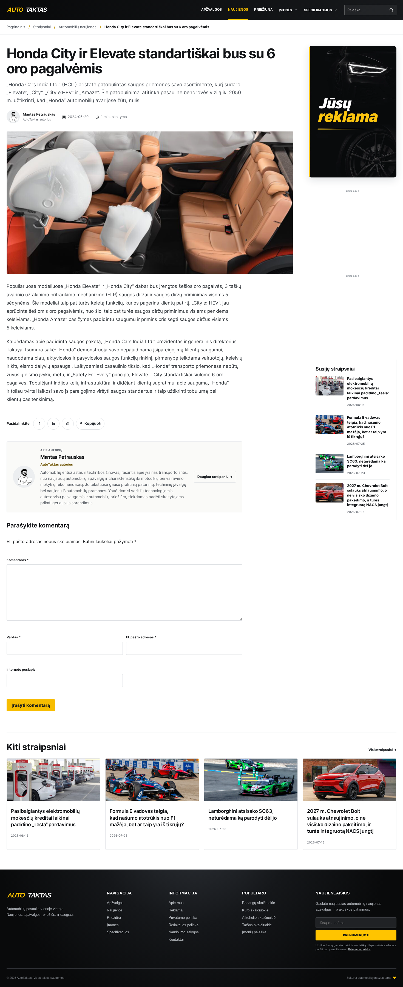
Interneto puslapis (21, 669)
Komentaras (18, 560)
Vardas (14, 637)
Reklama (176, 910)
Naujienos (238, 10)
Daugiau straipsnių (214, 477)
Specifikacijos (118, 932)
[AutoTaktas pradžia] (32, 9)
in (53, 424)
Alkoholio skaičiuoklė (259, 918)
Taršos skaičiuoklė (257, 925)
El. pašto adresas (141, 637)
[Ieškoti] (391, 10)
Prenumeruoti (356, 935)
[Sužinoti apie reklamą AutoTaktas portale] (352, 111)
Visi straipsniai (382, 750)
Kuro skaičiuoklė (255, 910)
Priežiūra (263, 10)
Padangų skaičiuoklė (258, 903)
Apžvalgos (211, 10)
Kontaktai (176, 939)
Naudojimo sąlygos (184, 932)
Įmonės (113, 925)
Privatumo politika (183, 918)
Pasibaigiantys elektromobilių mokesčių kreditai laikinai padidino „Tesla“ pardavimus (45, 817)
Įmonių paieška (254, 932)
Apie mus (176, 903)
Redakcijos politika (183, 925)
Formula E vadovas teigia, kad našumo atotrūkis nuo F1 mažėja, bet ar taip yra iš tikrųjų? (147, 817)
